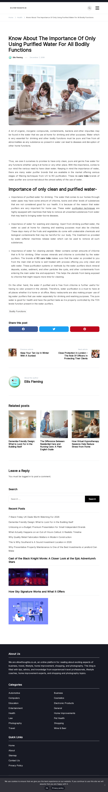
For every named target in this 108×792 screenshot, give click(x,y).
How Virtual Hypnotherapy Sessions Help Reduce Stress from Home (85, 444)
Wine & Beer (60, 728)
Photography (15, 723)
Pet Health (59, 718)
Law (11, 718)
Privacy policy (58, 788)
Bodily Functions (17, 311)
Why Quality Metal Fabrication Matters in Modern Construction (40, 537)
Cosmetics (59, 698)
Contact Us (14, 760)
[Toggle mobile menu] (97, 8)
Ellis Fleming (18, 57)
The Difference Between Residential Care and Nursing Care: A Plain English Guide (52, 445)
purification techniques (83, 208)
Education (13, 703)
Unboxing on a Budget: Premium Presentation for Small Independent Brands (47, 527)
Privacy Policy (16, 765)
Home (12, 745)
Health (12, 31)
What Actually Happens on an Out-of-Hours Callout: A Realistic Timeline (45, 532)
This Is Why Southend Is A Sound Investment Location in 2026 (40, 542)
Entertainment (16, 708)
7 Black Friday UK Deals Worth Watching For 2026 (34, 517)
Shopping (59, 723)
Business (58, 693)
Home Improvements (64, 713)
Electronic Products (64, 703)
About (12, 750)
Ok (47, 788)
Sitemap (13, 755)
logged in (26, 476)
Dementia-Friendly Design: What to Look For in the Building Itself (22, 444)
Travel (12, 728)
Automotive (14, 693)
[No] (104, 785)
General (58, 708)
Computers (14, 698)
